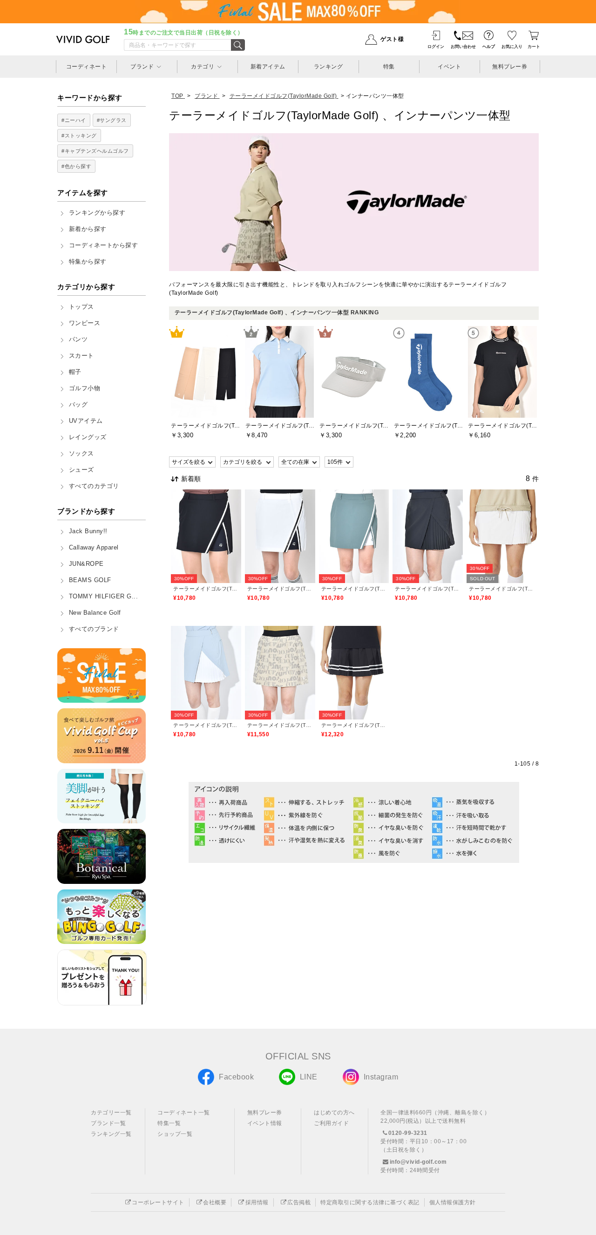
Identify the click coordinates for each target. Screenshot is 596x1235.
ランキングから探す (97, 213)
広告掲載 (299, 1202)
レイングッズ (88, 437)
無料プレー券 (264, 1112)
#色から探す (76, 166)
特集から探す (88, 261)
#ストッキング (79, 135)
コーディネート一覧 (183, 1112)
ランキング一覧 (111, 1134)
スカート (81, 356)
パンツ (78, 339)
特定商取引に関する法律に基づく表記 (370, 1202)
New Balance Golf (95, 613)
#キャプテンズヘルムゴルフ (95, 151)
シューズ (81, 470)
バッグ (78, 404)
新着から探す (88, 229)
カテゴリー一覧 (111, 1112)
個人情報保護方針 (452, 1202)
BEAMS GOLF (90, 580)
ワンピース (85, 323)
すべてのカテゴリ (94, 486)
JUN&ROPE (86, 564)
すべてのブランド (94, 629)
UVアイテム (86, 421)
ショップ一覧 (174, 1134)
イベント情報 (264, 1123)
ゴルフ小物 (85, 388)
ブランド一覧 (108, 1123)
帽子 (75, 372)
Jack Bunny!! (88, 531)
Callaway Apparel (94, 547)
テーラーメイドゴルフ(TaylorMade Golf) (206, 588)
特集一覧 (169, 1123)
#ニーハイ (73, 120)
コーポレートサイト (158, 1202)
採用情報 (257, 1202)
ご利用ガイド (331, 1123)
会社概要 (214, 1202)
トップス (81, 307)
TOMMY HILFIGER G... (103, 596)
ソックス (81, 453)
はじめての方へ (334, 1112)
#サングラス (112, 120)
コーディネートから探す (103, 245)
